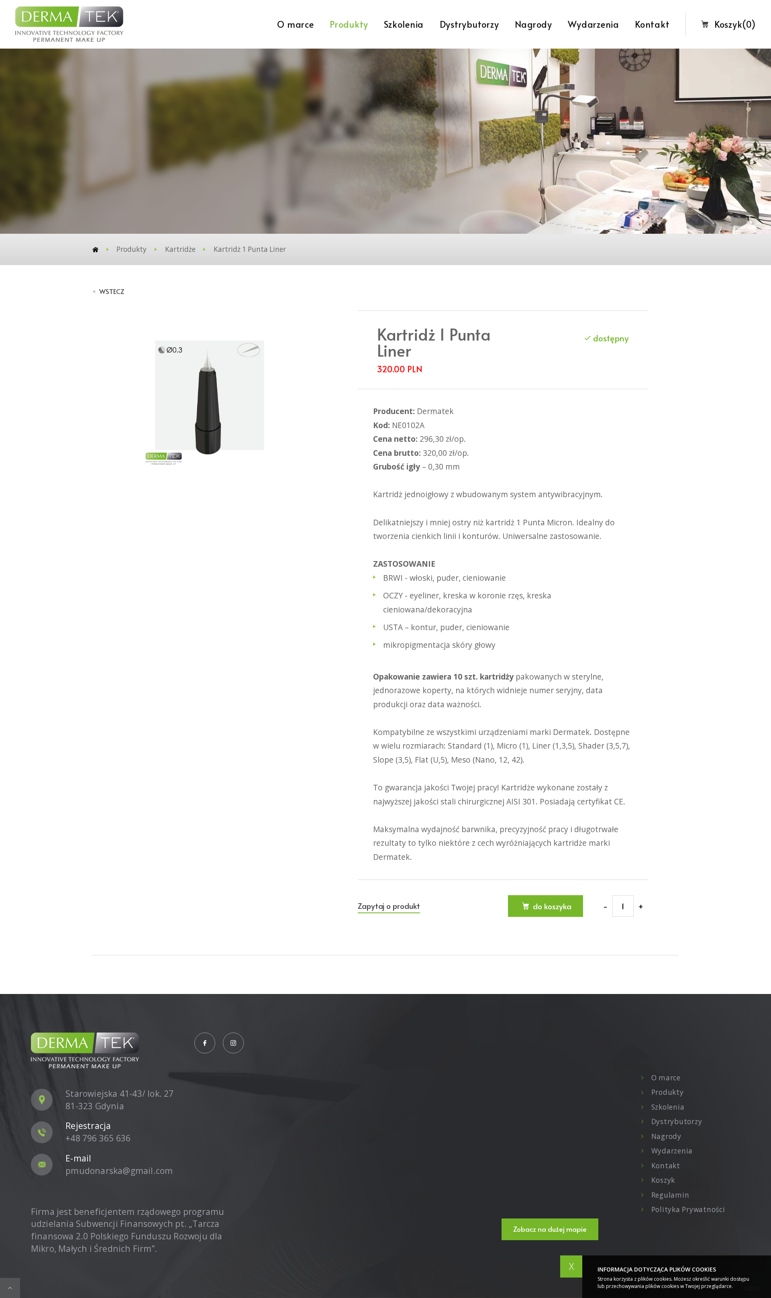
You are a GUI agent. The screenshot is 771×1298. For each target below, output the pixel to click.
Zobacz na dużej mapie (550, 1229)
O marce (295, 24)
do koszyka (552, 906)
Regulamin (670, 1195)
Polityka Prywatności (688, 1209)
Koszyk (663, 1180)
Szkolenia (404, 24)
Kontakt (652, 24)
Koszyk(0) (735, 24)
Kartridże (180, 249)
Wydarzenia (593, 24)
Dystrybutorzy (469, 24)
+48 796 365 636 (98, 1138)
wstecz (111, 291)
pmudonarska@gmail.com (119, 1170)
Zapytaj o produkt (389, 905)
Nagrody (533, 24)
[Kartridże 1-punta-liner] (209, 395)
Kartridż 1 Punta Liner (250, 249)
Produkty (349, 24)
